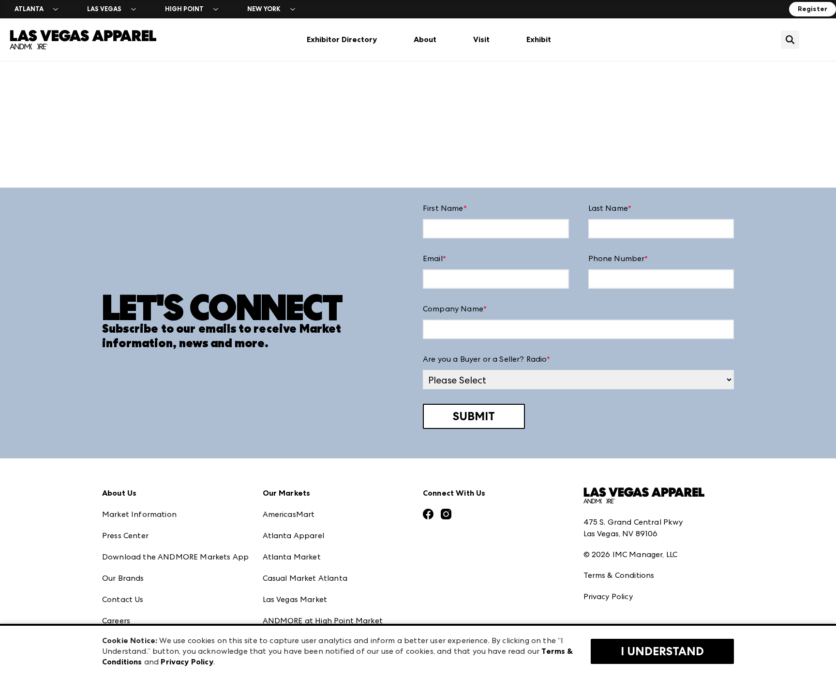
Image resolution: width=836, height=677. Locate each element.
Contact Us (123, 599)
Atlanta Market (292, 556)
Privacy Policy (608, 596)
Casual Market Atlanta (305, 578)
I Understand (662, 651)
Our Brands (123, 578)
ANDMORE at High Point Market (323, 620)
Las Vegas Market (295, 599)
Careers (116, 620)
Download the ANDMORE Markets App (175, 556)
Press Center (125, 535)
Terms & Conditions (619, 575)
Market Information (139, 514)
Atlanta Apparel (293, 535)
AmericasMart (289, 514)
